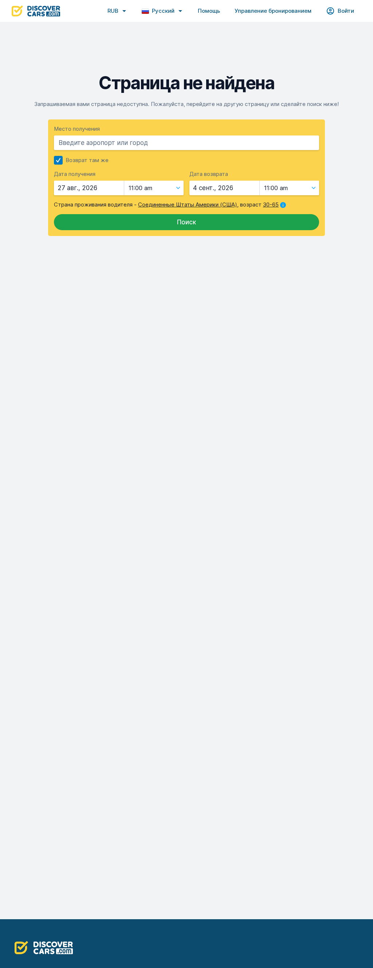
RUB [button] (112, 10)
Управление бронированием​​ (273, 10)
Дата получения (74, 173)
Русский (163, 10)
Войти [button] (346, 10)
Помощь (209, 10)
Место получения (77, 128)
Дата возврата (208, 173)
